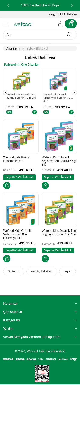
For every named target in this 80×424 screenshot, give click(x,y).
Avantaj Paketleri (41, 271)
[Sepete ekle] (6, 185)
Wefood (32, 351)
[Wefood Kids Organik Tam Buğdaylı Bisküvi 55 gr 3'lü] (59, 209)
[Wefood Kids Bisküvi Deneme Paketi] (20, 136)
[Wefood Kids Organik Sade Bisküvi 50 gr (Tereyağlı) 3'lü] (20, 209)
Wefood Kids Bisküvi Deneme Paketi (16, 159)
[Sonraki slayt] (72, 5)
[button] (7, 23)
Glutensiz (14, 271)
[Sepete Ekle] (34, 112)
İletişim (72, 14)
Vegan (67, 271)
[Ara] (69, 34)
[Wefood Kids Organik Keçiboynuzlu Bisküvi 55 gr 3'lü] (59, 136)
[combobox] (40, 34)
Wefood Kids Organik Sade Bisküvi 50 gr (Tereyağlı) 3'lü (17, 234)
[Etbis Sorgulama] (40, 373)
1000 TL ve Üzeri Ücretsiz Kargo (40, 5)
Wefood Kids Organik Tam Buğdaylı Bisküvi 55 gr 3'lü (59, 232)
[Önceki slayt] (8, 5)
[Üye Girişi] (60, 23)
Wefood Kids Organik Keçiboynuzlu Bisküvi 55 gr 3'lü (58, 97)
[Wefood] (22, 24)
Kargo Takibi (56, 14)
